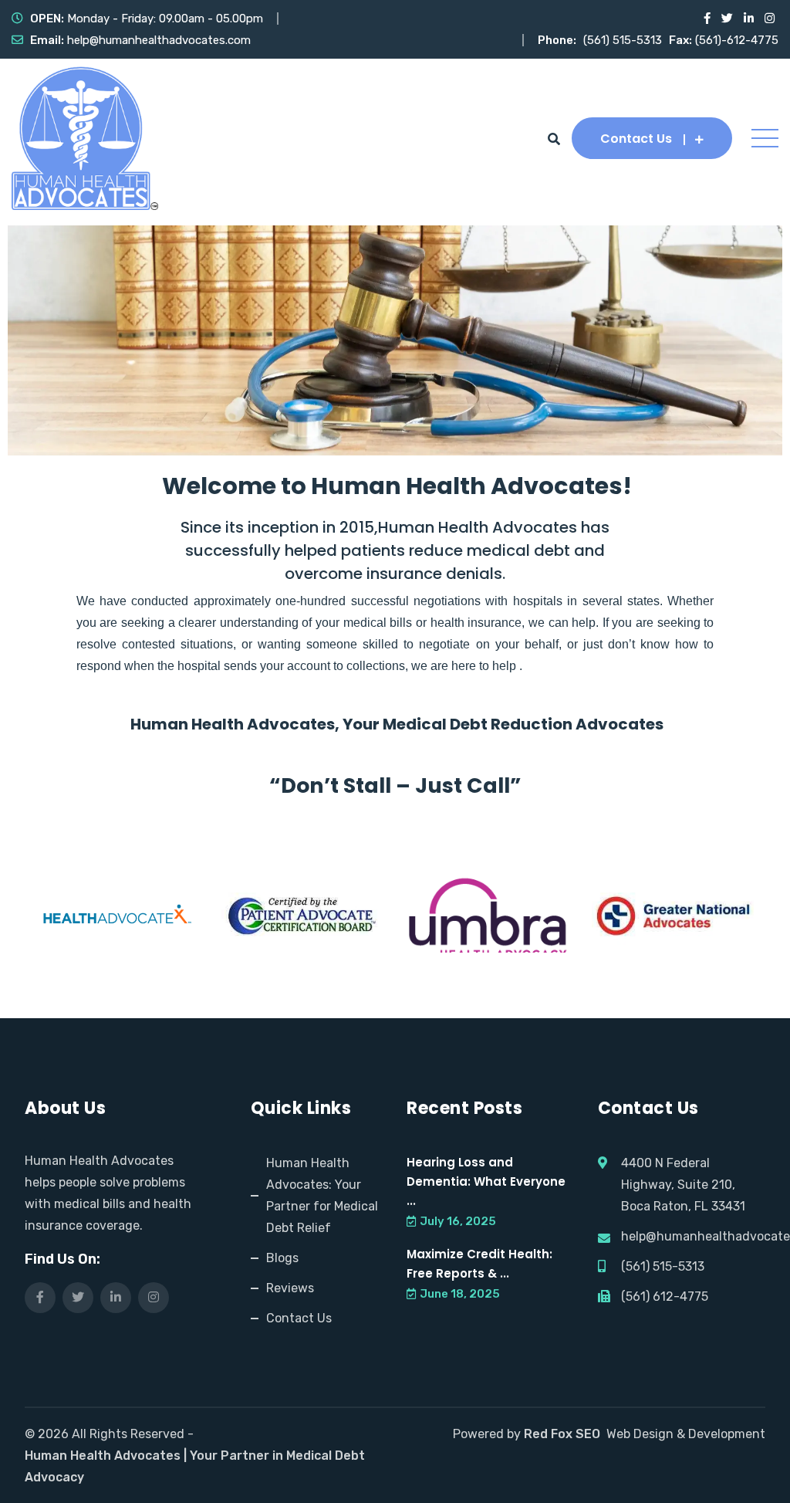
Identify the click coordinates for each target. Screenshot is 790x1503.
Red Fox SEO (562, 1434)
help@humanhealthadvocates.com (159, 40)
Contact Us (636, 138)
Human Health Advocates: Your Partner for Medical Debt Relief (322, 1195)
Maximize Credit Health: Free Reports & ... (479, 1263)
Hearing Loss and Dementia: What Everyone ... (486, 1181)
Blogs (282, 1258)
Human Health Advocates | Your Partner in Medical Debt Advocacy (195, 1466)
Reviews (290, 1288)
